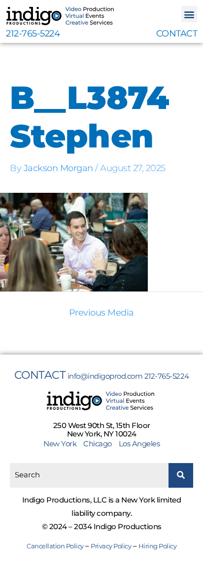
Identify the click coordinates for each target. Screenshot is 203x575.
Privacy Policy (111, 546)
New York (62, 443)
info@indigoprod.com (105, 376)
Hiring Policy (157, 546)
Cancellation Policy (55, 546)
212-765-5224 (33, 33)
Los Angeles (139, 443)
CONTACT (177, 33)
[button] (189, 14)
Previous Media (101, 312)
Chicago (97, 443)
